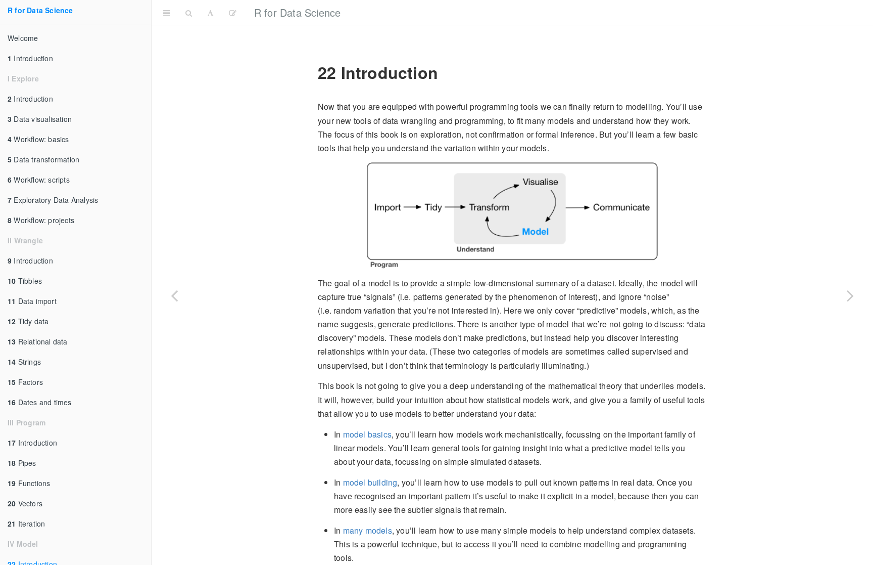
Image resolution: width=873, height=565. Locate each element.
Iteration (26, 523)
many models (367, 530)
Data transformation (43, 159)
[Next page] (850, 295)
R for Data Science (40, 10)
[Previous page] (174, 295)
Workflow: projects (41, 220)
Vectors (25, 503)
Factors (25, 382)
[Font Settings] (210, 12)
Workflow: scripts (39, 180)
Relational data (38, 341)
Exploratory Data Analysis (53, 200)
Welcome (23, 38)
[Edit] (233, 12)
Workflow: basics (38, 139)
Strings (24, 362)
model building (370, 482)
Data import (32, 301)
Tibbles (25, 281)
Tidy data (28, 321)
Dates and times (40, 402)
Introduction (30, 58)
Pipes (22, 463)
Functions (29, 483)
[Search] (189, 12)
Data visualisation (40, 119)
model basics (367, 434)
